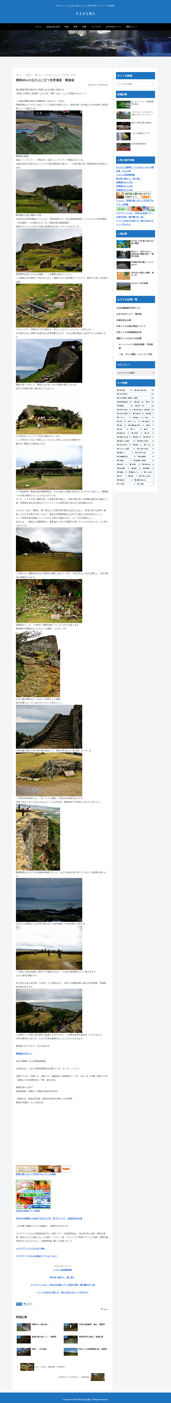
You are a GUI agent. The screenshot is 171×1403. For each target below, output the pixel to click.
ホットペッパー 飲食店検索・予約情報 (136, 346)
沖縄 (20, 1304)
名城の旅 (29, 1304)
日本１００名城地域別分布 (129, 332)
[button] (153, 84)
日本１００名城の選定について (131, 326)
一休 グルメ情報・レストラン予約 (135, 354)
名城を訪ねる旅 (123, 320)
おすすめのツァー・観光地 (129, 314)
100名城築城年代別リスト (128, 308)
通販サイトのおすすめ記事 (129, 338)
